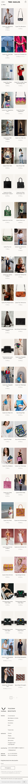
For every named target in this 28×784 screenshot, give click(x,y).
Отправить (8, 768)
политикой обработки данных (11, 772)
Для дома (10, 740)
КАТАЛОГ (3, 733)
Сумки (9, 733)
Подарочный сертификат (11, 743)
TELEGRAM (11, 708)
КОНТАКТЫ (4, 748)
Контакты (10, 723)
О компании (11, 715)
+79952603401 (12, 750)
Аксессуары (11, 738)
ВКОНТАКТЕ (12, 711)
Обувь (9, 735)
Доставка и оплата (13, 718)
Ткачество (11, 730)
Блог (9, 725)
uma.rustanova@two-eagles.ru (16, 747)
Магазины (11, 720)
